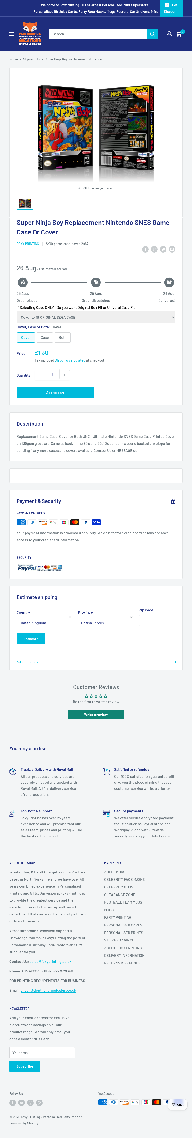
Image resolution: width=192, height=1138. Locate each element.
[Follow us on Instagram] (30, 1102)
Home (13, 59)
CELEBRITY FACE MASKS (124, 879)
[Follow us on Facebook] (12, 1102)
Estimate (31, 638)
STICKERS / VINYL (119, 940)
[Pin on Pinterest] (154, 249)
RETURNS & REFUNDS (122, 963)
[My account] (169, 33)
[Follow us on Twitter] (21, 1102)
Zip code (146, 610)
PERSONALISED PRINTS (123, 932)
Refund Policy (26, 662)
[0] (179, 34)
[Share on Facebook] (145, 249)
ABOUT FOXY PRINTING (123, 947)
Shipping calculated (70, 360)
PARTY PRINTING (118, 917)
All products (31, 59)
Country (23, 612)
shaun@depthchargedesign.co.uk (48, 990)
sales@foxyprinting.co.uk (50, 961)
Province (85, 612)
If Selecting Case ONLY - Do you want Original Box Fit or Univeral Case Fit (76, 307)
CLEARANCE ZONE (119, 894)
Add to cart (55, 392)
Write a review (96, 714)
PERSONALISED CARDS (123, 925)
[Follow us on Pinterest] (39, 1102)
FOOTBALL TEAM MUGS (123, 902)
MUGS (109, 909)
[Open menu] (11, 34)
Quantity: (24, 375)
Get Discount (171, 8)
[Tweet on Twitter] (163, 249)
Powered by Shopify (23, 1123)
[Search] (152, 34)
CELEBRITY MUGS (118, 887)
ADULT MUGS (114, 872)
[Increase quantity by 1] (65, 375)
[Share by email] (172, 249)
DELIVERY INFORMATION (124, 955)
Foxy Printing (28, 244)
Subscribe (24, 1066)
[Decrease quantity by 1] (40, 375)
